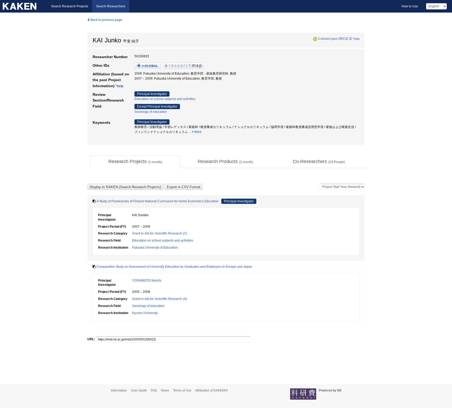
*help (356, 38)
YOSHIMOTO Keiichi (146, 280)
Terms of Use (182, 390)
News (165, 390)
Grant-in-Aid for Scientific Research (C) (159, 233)
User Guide (139, 390)
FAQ (154, 390)
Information (119, 390)
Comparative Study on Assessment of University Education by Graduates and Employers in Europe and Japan (174, 267)
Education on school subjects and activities (164, 99)
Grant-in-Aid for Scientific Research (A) (159, 299)
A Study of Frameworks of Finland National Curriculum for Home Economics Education (158, 201)
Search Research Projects (69, 6)
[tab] (135, 161)
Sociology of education (150, 112)
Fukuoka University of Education (155, 247)
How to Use (410, 6)
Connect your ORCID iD (335, 39)
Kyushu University (145, 313)
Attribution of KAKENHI (211, 390)
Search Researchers (110, 6)
